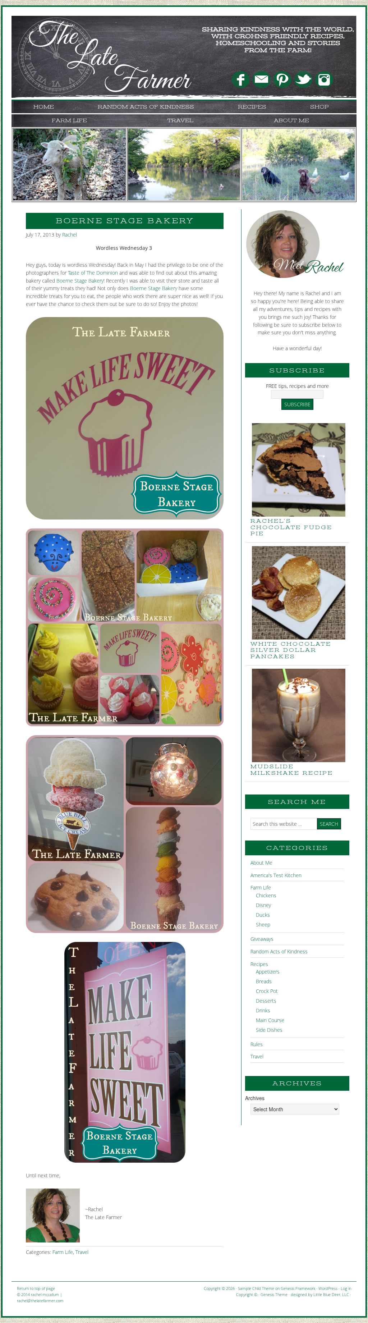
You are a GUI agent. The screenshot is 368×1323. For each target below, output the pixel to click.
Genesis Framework (298, 1288)
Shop (319, 107)
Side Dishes (269, 1029)
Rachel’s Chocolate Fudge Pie (291, 527)
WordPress (327, 1288)
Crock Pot (267, 991)
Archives (254, 1098)
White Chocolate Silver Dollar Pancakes (290, 650)
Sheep (263, 924)
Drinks (263, 1010)
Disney (263, 905)
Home (43, 107)
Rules (256, 1044)
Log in (346, 1288)
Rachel (69, 234)
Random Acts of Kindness (146, 107)
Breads (264, 981)
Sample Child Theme (256, 1288)
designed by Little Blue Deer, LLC (320, 1294)
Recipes (252, 107)
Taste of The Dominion (93, 272)
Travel (180, 120)
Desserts (266, 1000)
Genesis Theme (274, 1294)
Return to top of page (36, 1288)
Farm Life (69, 120)
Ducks (263, 914)
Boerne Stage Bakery (80, 280)
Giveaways (261, 938)
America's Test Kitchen (276, 875)
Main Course (270, 1020)
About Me (291, 120)
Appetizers (268, 971)
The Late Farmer (83, 34)
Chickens (266, 895)
